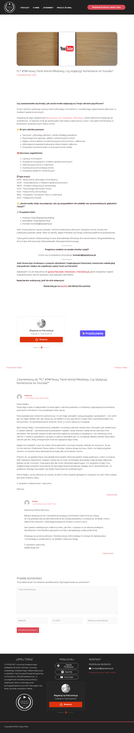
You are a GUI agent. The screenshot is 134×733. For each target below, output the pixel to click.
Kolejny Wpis (122, 367)
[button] (72, 7)
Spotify (64, 286)
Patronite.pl (83, 272)
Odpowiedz (111, 495)
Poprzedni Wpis (13, 367)
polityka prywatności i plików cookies (102, 672)
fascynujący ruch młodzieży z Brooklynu (65, 118)
